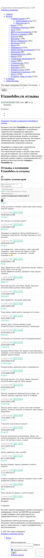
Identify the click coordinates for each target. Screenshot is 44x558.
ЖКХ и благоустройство (21, 32)
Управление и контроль (20, 72)
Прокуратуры (21, 23)
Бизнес (13, 25)
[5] (14, 102)
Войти (8, 538)
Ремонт (14, 56)
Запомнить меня (20, 550)
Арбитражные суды (24, 21)
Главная (9, 14)
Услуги (14, 74)
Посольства (15, 52)
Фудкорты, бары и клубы (21, 76)
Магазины (15, 39)
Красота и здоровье (19, 34)
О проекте (10, 79)
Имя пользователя (18, 542)
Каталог (9, 16)
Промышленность (18, 54)
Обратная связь (12, 81)
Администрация (17, 19)
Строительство (17, 63)
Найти (4, 90)
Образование (16, 47)
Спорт (13, 61)
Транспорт (15, 67)
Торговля (14, 65)
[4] (11, 102)
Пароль (37, 545)
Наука (13, 45)
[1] (2, 102)
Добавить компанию (9, 10)
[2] (5, 102)
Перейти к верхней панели (12, 534)
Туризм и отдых (17, 70)
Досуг (13, 30)
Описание (5, 121)
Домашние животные (20, 27)
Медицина (15, 43)
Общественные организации (23, 50)
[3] (8, 102)
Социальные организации (22, 59)
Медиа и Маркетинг (19, 41)
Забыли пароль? (17, 555)
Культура (14, 36)
